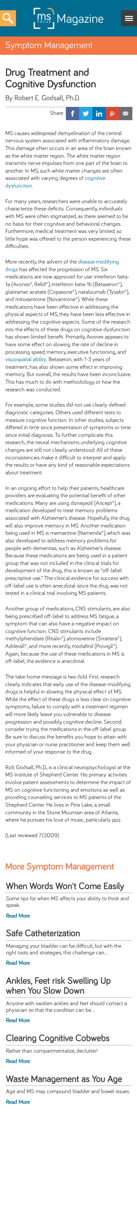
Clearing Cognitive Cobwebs (58, 1038)
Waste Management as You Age (64, 1079)
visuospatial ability (25, 360)
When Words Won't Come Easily (65, 886)
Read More (18, 916)
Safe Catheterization (43, 933)
